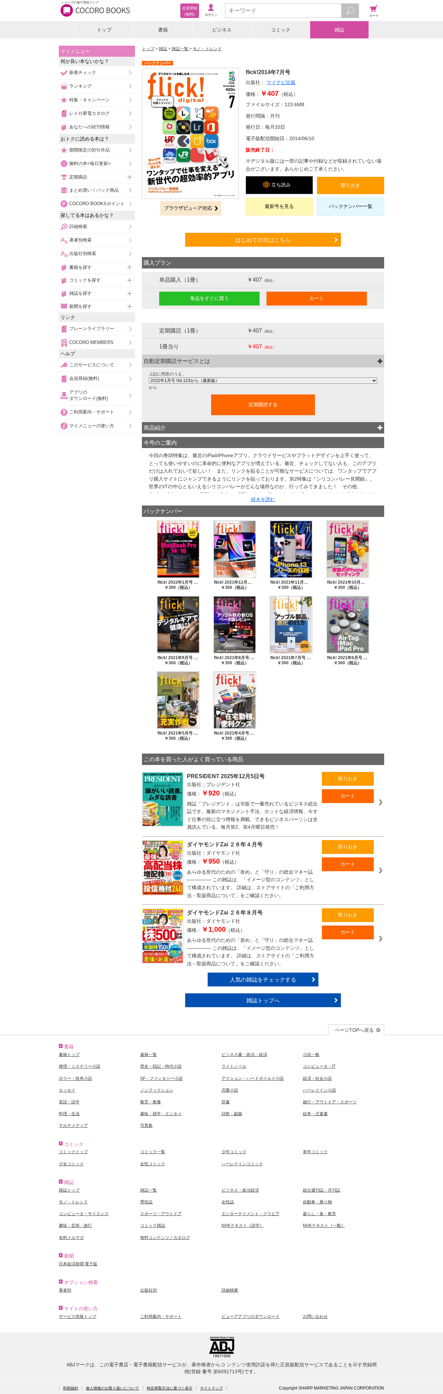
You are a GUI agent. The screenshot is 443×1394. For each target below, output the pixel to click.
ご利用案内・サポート (91, 411)
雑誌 (339, 30)
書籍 (163, 30)
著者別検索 (80, 240)
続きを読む (263, 499)
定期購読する (263, 404)
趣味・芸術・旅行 (75, 1225)
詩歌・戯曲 (232, 1113)
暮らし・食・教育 (319, 1213)
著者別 (65, 1290)
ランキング (80, 86)
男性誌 (146, 1202)
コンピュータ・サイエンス (84, 1213)
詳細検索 (78, 226)
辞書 (226, 1102)
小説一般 (311, 1054)
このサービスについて (91, 364)
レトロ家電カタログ (89, 113)
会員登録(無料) (84, 378)
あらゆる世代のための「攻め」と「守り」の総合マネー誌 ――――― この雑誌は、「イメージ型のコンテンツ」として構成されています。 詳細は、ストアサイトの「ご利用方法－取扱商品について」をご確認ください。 (250, 883)
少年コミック (234, 1151)
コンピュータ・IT (319, 1066)
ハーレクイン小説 (319, 1090)
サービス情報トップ (77, 1316)
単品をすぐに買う (209, 298)
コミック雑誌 (152, 1225)
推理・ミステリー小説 (79, 1066)
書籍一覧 (148, 1054)
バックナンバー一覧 (350, 206)
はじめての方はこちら (263, 240)
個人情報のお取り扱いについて (112, 1388)
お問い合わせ (315, 1316)
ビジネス (222, 30)
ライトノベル (234, 1066)
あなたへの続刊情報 (89, 126)
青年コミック (315, 1151)
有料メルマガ (71, 1237)
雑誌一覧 (180, 48)
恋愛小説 (230, 1090)
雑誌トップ (69, 1190)
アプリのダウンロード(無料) (88, 395)
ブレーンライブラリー (91, 328)
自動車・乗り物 (317, 1202)
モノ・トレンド (207, 48)
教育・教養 (150, 1102)
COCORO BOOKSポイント (97, 203)
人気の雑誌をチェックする (263, 979)
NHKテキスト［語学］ (243, 1225)
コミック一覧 (152, 1151)
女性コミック (152, 1163)
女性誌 (228, 1202)
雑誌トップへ (263, 1000)
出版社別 (148, 1290)
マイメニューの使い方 (91, 425)
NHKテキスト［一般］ (324, 1225)
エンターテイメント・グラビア (251, 1213)
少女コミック (71, 1163)
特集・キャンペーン (89, 99)
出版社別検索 (82, 253)
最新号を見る (279, 206)
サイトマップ (211, 1388)
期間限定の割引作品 (89, 150)
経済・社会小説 (317, 1078)
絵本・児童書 (315, 1113)
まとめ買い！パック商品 (94, 190)
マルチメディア (73, 1125)
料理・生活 (69, 1113)
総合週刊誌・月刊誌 (321, 1190)
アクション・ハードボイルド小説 (253, 1078)
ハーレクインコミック (242, 1163)
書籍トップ (69, 1054)
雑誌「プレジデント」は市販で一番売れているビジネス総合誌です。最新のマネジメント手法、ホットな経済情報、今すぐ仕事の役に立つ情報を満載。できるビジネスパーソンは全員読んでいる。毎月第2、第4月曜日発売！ (252, 815)
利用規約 (70, 1388)
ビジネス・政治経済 (240, 1190)
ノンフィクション (156, 1090)
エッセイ (67, 1090)
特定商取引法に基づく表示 (169, 1388)
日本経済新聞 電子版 (78, 1263)
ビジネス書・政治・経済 (244, 1054)
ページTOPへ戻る (354, 1030)
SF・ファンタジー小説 (161, 1078)
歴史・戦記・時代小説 (161, 1066)
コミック (280, 30)
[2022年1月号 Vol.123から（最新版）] (263, 380)
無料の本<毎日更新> (90, 163)
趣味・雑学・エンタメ (161, 1113)
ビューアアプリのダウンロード (251, 1316)
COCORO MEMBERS (91, 342)
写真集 (146, 1125)
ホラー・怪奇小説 (75, 1078)
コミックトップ (73, 1151)
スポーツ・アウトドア (161, 1213)
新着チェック (82, 72)
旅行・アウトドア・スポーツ (330, 1102)
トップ (104, 30)
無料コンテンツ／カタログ (165, 1237)
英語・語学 (69, 1102)
